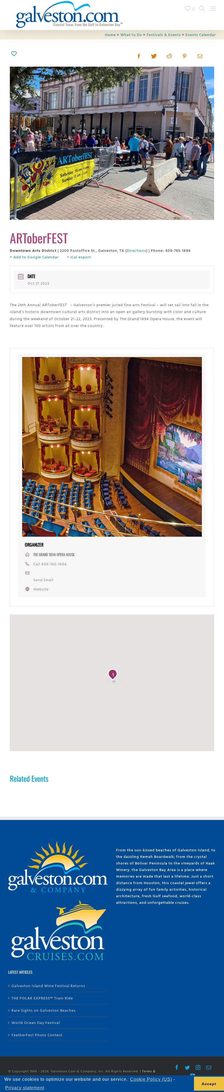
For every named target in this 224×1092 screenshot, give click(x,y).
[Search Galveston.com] (202, 8)
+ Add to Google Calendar (34, 257)
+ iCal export (79, 257)
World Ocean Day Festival (35, 1022)
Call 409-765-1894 (50, 564)
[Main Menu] (213, 8)
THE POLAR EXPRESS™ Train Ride (42, 998)
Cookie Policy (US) (151, 1079)
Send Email (43, 580)
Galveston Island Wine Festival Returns (48, 985)
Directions (136, 250)
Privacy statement (24, 1087)
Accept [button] (209, 1084)
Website (41, 589)
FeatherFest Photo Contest (36, 1035)
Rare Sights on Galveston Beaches (43, 1010)
